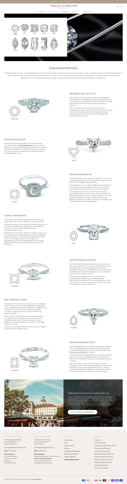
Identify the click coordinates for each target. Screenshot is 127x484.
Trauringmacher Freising (42, 439)
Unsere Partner (100, 443)
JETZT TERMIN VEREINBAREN (83, 412)
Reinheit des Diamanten (79, 352)
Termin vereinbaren (101, 468)
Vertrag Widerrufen (71, 459)
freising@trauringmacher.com (44, 447)
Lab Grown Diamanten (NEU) (105, 445)
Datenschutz (69, 445)
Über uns (97, 440)
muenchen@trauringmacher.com (15, 447)
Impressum (68, 440)
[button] (118, 6)
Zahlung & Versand (71, 454)
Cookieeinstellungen (72, 451)
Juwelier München (101, 465)
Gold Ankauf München (102, 448)
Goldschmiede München (103, 459)
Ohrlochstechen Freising (103, 457)
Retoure (67, 448)
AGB (66, 443)
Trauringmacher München (12, 439)
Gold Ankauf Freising (102, 451)
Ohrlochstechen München (104, 454)
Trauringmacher (13, 479)
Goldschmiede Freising (103, 462)
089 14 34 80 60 (11, 451)
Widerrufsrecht (70, 457)
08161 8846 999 (41, 451)
